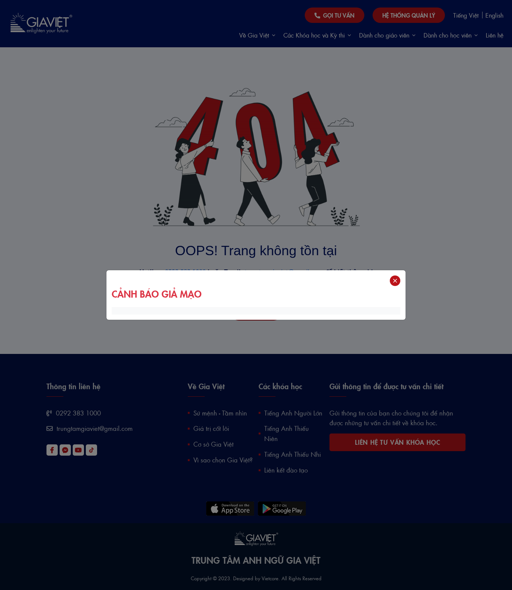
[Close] (395, 280)
